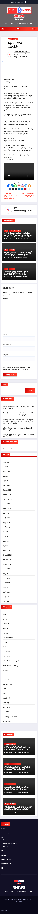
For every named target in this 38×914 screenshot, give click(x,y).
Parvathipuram (8, 638)
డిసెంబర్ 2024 (7, 555)
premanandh (7, 651)
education (6, 628)
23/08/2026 (10, 752)
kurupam (6, 633)
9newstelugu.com (21, 51)
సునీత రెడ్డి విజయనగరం (15, 230)
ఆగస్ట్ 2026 (6, 462)
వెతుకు (5, 384)
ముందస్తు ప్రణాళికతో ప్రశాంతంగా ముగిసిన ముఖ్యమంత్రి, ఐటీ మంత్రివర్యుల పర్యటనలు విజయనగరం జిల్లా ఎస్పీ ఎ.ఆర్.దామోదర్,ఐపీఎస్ (19, 421)
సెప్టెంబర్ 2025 (7, 513)
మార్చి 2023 (6, 601)
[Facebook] (8, 185)
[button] (32, 29)
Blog (9, 39)
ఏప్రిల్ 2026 (6, 481)
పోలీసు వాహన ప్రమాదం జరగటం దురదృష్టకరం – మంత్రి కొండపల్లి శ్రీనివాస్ (17, 749)
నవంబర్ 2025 (7, 504)
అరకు (4, 689)
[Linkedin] (12, 185)
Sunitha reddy (8, 684)
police (5, 642)
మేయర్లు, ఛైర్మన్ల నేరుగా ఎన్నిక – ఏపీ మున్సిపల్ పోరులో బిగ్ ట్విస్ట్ (17, 272)
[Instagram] (22, 185)
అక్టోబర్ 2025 (7, 508)
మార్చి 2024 (6, 597)
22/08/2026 (10, 812)
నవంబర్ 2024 (7, 560)
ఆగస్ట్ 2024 (6, 573)
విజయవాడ (6, 707)
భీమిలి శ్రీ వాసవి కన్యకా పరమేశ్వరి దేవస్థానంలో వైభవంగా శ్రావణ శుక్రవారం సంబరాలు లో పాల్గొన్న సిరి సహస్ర (19, 235)
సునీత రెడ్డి (6, 712)
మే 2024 (6, 587)
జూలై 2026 (6, 467)
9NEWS (19, 19)
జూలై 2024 (6, 578)
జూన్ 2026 (6, 471)
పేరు (5, 334)
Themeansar (18, 901)
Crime (5, 619)
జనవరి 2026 (7, 495)
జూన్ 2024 (6, 583)
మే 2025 (5, 532)
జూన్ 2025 (6, 527)
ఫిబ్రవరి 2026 (7, 490)
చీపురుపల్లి (15, 39)
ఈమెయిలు (7, 344)
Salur (5, 675)
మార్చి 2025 (6, 541)
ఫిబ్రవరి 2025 (7, 546)
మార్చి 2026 (6, 485)
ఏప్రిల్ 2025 (6, 536)
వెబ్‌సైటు (5, 354)
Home (3, 829)
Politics (5, 647)
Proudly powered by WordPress (13, 899)
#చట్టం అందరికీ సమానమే (21, 57)
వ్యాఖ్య (5, 298)
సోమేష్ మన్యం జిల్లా (8, 721)
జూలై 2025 (6, 522)
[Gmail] (19, 185)
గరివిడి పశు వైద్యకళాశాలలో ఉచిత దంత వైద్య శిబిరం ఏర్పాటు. (11, 196)
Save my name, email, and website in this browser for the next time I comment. (17, 368)
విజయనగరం (6, 698)
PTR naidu (6, 656)
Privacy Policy (6, 859)
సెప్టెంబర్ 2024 (7, 569)
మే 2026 (5, 476)
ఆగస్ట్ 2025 (6, 518)
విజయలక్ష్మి (6, 703)
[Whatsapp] (15, 185)
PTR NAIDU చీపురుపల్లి (10, 665)
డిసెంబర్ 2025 (7, 499)
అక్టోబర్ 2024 (7, 564)
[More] (29, 185)
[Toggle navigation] (18, 29)
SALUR (5, 670)
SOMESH (12, 250)
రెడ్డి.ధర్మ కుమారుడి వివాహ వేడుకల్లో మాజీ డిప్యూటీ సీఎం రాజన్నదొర (17, 253)
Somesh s (4, 910)
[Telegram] (25, 185)
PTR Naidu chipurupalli (11, 661)
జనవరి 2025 (7, 550)
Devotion (6, 624)
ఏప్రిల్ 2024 (6, 592)
